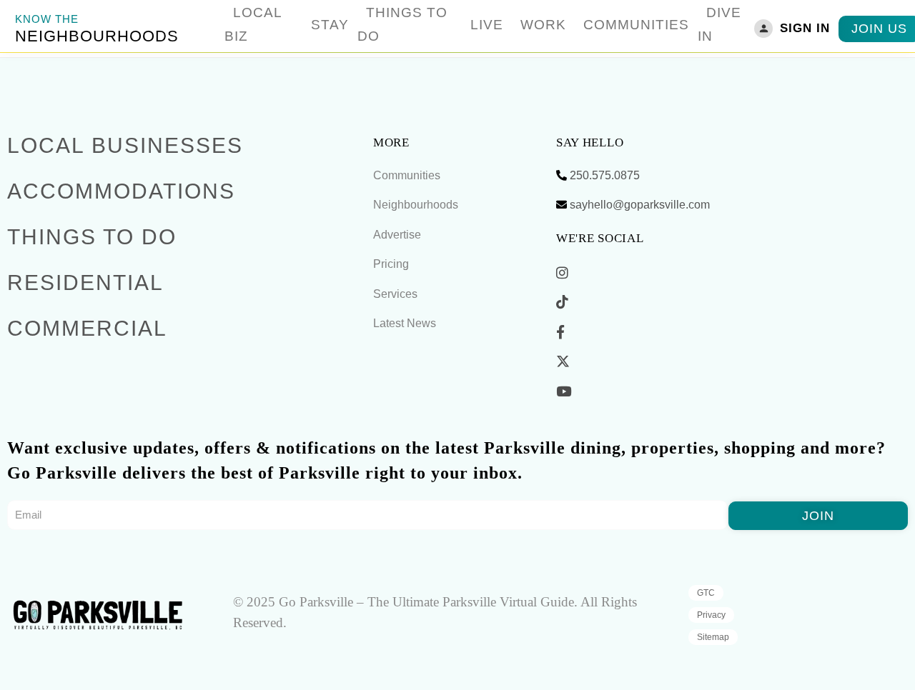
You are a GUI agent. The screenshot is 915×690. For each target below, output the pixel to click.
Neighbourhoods (97, 36)
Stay (330, 24)
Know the (47, 19)
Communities (636, 24)
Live (486, 24)
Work (543, 24)
